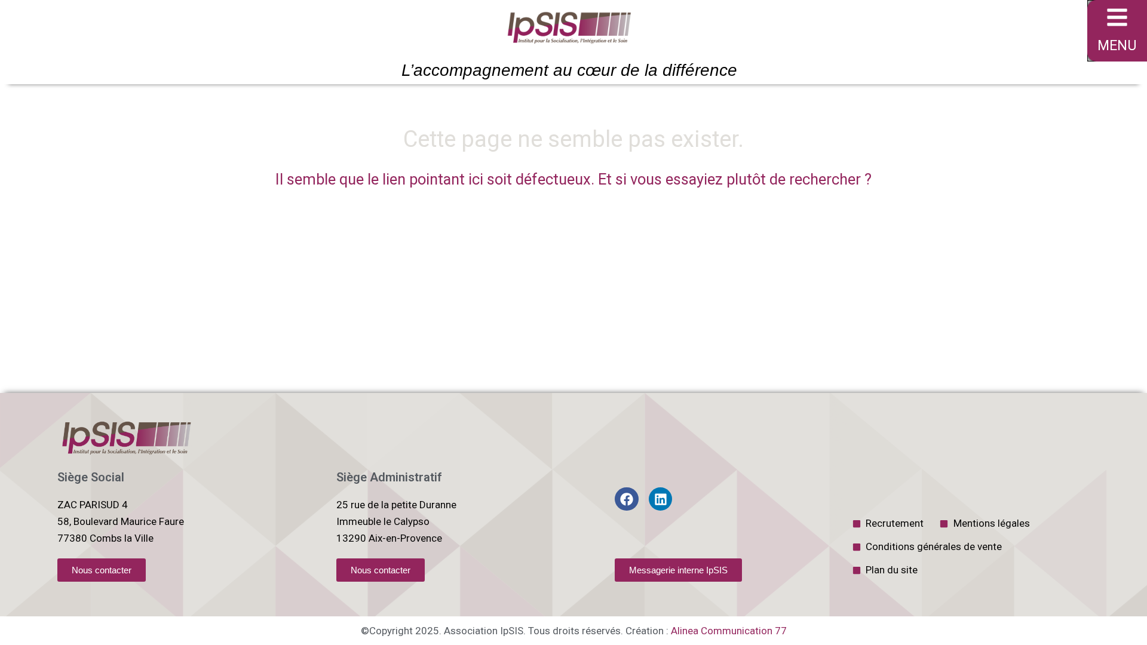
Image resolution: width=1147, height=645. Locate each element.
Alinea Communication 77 (729, 631)
